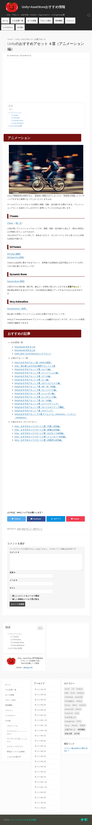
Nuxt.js (67, 705)
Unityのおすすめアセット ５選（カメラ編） (33, 369)
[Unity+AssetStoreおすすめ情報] (12, 7)
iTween (16, 115)
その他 (19, 27)
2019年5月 (41, 756)
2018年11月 (42, 787)
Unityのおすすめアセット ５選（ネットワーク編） (36, 390)
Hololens (80, 693)
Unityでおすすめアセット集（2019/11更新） (33, 362)
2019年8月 (41, 741)
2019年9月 (41, 736)
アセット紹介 (45, 20)
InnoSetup (69, 697)
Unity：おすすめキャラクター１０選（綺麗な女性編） (37, 430)
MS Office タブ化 (17, 740)
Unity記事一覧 (17, 20)
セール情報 (31, 20)
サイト (12, 588)
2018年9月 (41, 792)
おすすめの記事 (16, 126)
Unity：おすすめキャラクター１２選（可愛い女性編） (37, 426)
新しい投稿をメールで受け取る (25, 599)
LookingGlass (8, 27)
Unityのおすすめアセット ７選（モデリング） (34, 410)
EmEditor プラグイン (15, 746)
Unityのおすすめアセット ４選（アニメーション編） (36, 373)
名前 (12, 572)
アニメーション (16, 112)
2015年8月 (41, 808)
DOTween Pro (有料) (15, 257)
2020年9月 (41, 700)
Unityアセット (27, 39)
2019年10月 (42, 730)
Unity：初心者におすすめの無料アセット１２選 (34, 366)
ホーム (5, 20)
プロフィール (12, 726)
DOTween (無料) (14, 254)
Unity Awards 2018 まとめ (24, 347)
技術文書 (68, 733)
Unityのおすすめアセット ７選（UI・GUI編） (33, 400)
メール (13, 580)
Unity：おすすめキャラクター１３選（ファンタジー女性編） (40, 436)
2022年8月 (41, 694)
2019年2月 (41, 772)
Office (74, 705)
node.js (79, 701)
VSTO (78, 721)
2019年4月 (41, 761)
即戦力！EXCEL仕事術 (16, 751)
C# (73, 689)
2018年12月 (42, 782)
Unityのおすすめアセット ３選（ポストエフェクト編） (37, 383)
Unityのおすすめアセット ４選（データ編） (33, 376)
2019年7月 (41, 746)
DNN (67, 693)
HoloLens (70, 20)
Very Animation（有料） (17, 308)
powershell (69, 709)
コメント (14, 552)
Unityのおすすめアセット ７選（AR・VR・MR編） (35, 386)
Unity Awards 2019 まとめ (24, 350)
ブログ (82, 725)
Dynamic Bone (18, 120)
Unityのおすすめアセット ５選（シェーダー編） (35, 393)
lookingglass (69, 701)
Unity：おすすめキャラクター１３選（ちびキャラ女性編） (39, 433)
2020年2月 (41, 710)
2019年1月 (41, 777)
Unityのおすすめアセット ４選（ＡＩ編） (32, 379)
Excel (73, 693)
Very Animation (19, 123)
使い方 (19, 223)
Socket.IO (69, 713)
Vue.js (67, 725)
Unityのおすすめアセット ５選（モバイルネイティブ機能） (39, 407)
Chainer (79, 689)
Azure (67, 689)
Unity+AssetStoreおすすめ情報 (23, 820)
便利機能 (58, 20)
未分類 (77, 733)
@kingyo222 (27, 667)
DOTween (17, 118)
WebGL (75, 725)
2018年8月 (41, 797)
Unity (17, 39)
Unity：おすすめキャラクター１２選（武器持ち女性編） (38, 440)
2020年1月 (41, 715)
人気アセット (40, 39)
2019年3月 (41, 767)
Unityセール (69, 721)
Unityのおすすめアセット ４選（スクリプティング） (36, 403)
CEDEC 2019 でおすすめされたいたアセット (32, 353)
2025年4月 (41, 689)
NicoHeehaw (17, 732)
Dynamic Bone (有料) (15, 281)
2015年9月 (41, 803)
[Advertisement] (46, 79)
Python (78, 709)
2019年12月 (42, 720)
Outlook (82, 705)
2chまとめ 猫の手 (14, 757)
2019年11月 (42, 725)
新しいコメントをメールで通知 (25, 596)
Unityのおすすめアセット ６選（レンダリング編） (36, 397)
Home (10, 39)
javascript (79, 697)
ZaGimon (67, 748)
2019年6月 (41, 751)
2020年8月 (41, 705)
